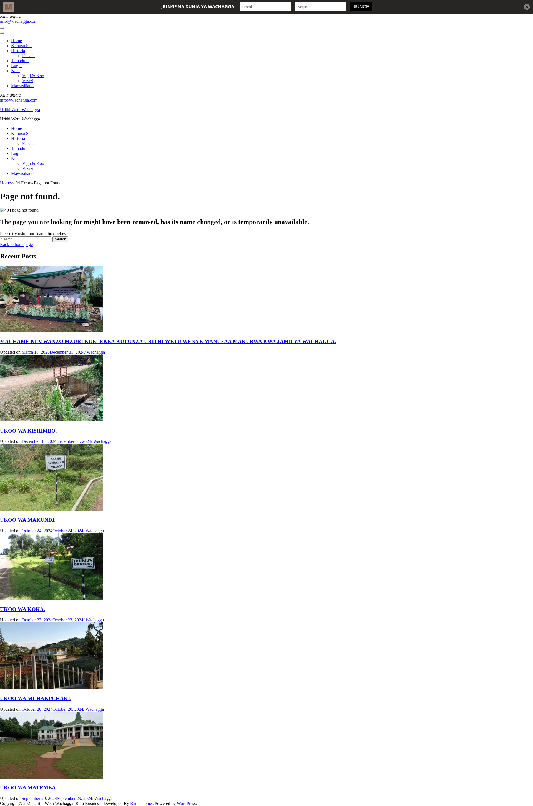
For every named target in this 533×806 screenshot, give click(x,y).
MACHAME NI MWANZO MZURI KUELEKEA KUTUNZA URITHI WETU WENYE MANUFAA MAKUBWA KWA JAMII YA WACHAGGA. (168, 341)
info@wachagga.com (18, 21)
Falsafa (28, 55)
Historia (18, 50)
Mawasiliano (22, 85)
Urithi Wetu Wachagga (20, 109)
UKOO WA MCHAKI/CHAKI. (35, 698)
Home (16, 40)
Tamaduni (20, 60)
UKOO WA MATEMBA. (28, 787)
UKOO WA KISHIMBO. (28, 431)
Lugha (16, 65)
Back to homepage (16, 244)
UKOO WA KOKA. (22, 609)
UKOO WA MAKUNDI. (28, 520)
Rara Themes (142, 803)
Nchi (15, 70)
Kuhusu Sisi (21, 45)
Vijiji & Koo (33, 75)
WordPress (186, 803)
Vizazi (27, 80)
